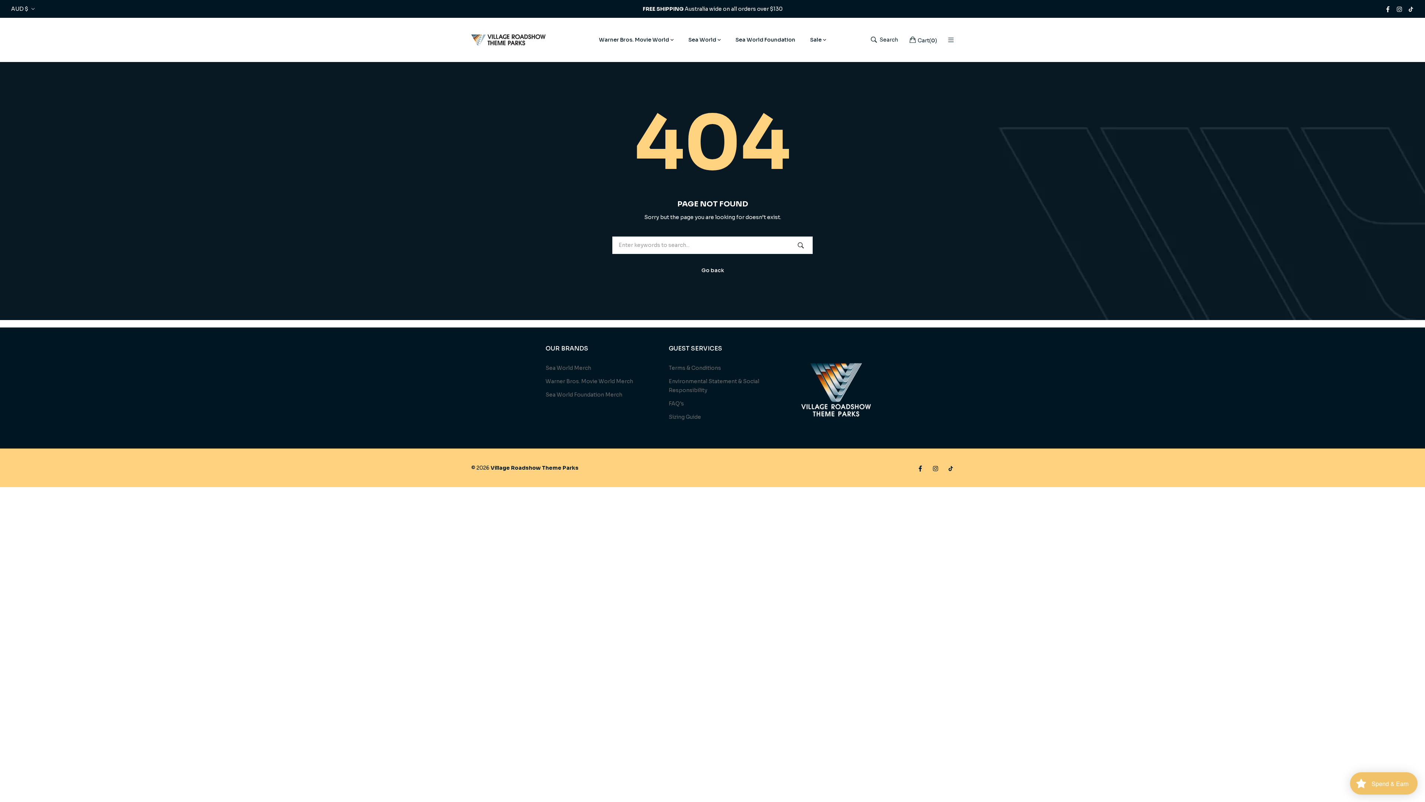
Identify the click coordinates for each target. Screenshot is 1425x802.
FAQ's (676, 403)
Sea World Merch (568, 368)
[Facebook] (1388, 9)
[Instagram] (1399, 9)
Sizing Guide (685, 417)
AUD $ (19, 9)
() (927, 40)
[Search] (800, 245)
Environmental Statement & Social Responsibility (714, 386)
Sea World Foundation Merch (584, 394)
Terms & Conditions (695, 368)
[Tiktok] (1411, 9)
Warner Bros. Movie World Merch (589, 381)
